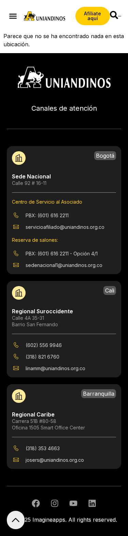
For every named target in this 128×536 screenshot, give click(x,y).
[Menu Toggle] (13, 16)
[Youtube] (73, 503)
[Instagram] (54, 503)
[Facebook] (36, 503)
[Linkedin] (92, 503)
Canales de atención (64, 108)
